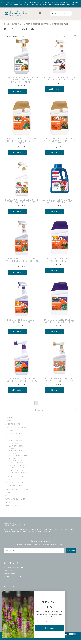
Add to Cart (17, 91)
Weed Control (17, 470)
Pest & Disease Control (38, 24)
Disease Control (18, 465)
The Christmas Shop (15, 427)
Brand (39, 410)
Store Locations (11, 574)
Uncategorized (13, 506)
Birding (9, 417)
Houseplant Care (14, 476)
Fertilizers (13, 453)
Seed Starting (12, 424)
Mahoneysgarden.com (13, 567)
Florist (9, 431)
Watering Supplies (15, 499)
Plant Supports (16, 446)
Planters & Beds (13, 486)
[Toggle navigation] (40, 13)
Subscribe (71, 550)
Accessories (14, 448)
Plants (9, 492)
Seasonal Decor (13, 440)
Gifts (8, 437)
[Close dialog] (63, 594)
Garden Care (18, 24)
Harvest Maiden (72, 2)
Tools (8, 496)
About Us (8, 570)
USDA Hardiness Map (13, 577)
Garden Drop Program (16, 489)
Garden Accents (13, 434)
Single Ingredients (17, 456)
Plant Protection (17, 473)
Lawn (8, 479)
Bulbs (8, 421)
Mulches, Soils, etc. (15, 483)
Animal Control (18, 463)
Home (6, 24)
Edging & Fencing (16, 451)
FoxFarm (12, 458)
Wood (8, 502)
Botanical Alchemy (34, 4)
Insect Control (18, 468)
